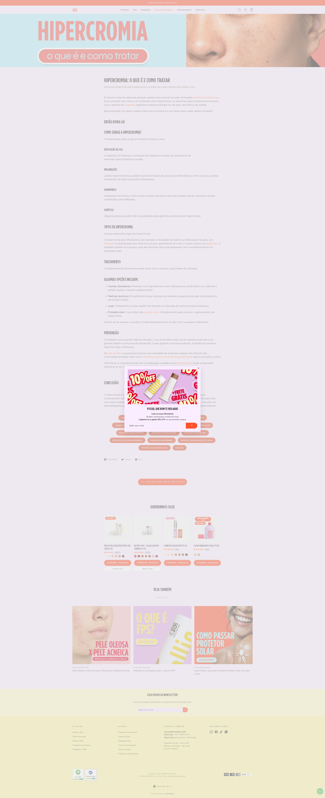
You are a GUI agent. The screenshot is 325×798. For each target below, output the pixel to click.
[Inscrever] (191, 425)
